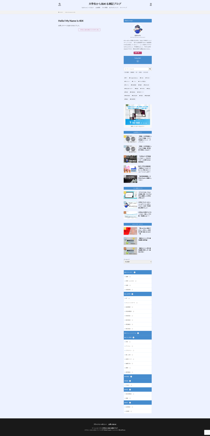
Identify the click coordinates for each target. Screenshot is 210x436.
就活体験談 (130, 394)
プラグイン (130, 350)
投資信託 (132, 72)
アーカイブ (126, 259)
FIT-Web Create (106, 430)
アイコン (129, 346)
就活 (149, 88)
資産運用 (133, 99)
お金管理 (98, 7)
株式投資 (128, 95)
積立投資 (129, 328)
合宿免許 (129, 407)
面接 (128, 398)
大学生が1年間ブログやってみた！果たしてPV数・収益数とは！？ (144, 214)
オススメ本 (146, 72)
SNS (128, 341)
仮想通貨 (134, 85)
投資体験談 (130, 311)
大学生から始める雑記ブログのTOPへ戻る (89, 29)
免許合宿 (147, 85)
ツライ (134, 81)
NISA (142, 78)
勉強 (137, 88)
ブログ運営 (105, 7)
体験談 (128, 376)
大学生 (140, 72)
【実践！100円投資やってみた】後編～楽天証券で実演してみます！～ (145, 149)
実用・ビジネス (131, 281)
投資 (127, 92)
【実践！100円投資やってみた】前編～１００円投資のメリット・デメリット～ (145, 139)
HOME (61, 12)
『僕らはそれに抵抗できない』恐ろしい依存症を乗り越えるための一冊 (144, 230)
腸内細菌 (148, 95)
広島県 (128, 411)
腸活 (127, 99)
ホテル (127, 85)
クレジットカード (131, 302)
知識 (128, 285)
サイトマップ (123, 7)
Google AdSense (134, 78)
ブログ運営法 (143, 81)
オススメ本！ (130, 272)
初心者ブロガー (129, 88)
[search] (150, 69)
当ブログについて (113, 7)
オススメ (128, 81)
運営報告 (129, 372)
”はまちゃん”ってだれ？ (87, 7)
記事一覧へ (137, 52)
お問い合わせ (112, 424)
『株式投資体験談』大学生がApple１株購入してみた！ (145, 178)
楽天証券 (135, 95)
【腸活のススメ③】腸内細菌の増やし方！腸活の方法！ (144, 250)
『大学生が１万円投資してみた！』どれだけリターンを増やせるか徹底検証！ (144, 159)
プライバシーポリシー (100, 424)
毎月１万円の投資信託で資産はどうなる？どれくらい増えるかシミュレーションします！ (144, 169)
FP (136, 72)
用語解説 (129, 324)
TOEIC (148, 78)
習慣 (142, 95)
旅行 (128, 402)
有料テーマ (141, 92)
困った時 (129, 354)
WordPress (122, 430)
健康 (141, 85)
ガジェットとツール (132, 333)
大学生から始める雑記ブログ (105, 3)
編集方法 (129, 363)
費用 (128, 367)
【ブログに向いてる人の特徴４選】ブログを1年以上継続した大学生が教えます (144, 194)
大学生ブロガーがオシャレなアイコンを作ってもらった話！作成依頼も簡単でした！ (144, 204)
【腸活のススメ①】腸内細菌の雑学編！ (144, 239)
